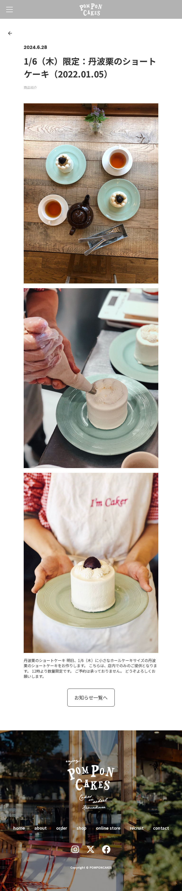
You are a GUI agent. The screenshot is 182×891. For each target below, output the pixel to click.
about (40, 828)
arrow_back (10, 33)
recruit (137, 828)
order (61, 828)
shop (81, 828)
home (19, 828)
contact (161, 828)
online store (108, 828)
